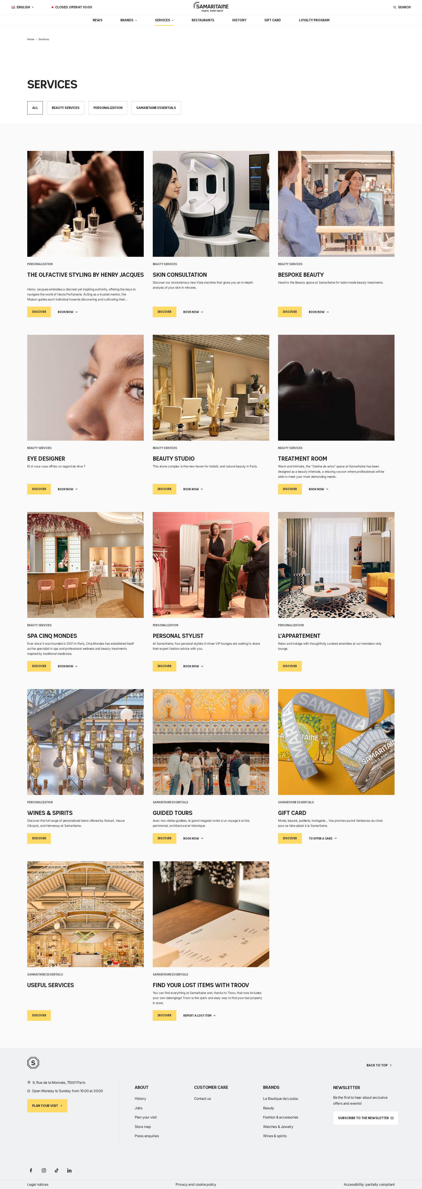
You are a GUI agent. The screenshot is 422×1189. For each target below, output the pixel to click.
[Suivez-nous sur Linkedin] (69, 1170)
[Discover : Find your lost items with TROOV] (211, 914)
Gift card (272, 20)
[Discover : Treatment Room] (336, 388)
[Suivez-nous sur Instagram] (43, 1170)
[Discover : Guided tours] (211, 742)
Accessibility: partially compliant (369, 1184)
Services (162, 20)
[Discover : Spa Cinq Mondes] (85, 565)
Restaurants (203, 20)
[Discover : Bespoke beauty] (336, 204)
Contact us (202, 1098)
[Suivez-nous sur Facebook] (31, 1170)
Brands (126, 20)
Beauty (268, 1108)
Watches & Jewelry (278, 1126)
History (239, 20)
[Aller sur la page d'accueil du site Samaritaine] (211, 7)
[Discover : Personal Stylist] (211, 565)
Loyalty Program (314, 20)
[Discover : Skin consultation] (211, 204)
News (97, 20)
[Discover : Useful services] (85, 914)
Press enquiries (147, 1136)
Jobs (138, 1108)
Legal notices (37, 1184)
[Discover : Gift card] (336, 742)
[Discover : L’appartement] (336, 565)
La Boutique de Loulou (280, 1098)
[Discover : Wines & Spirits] (85, 742)
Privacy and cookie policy (196, 1184)
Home (30, 39)
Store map (143, 1126)
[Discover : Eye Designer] (85, 388)
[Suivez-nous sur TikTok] (56, 1170)
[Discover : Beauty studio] (211, 388)
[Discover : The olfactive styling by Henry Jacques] (85, 204)
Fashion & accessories (280, 1117)
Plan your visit (146, 1117)
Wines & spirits (274, 1136)
